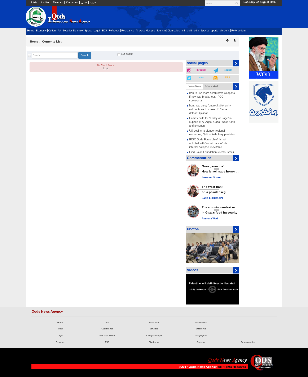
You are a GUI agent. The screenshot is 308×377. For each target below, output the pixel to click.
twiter (201, 78)
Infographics (201, 335)
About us (58, 3)
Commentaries (248, 342)
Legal (96, 31)
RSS (227, 78)
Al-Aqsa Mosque (145, 31)
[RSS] (235, 40)
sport (60, 329)
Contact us (72, 3)
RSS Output (126, 53)
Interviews (201, 329)
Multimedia (192, 31)
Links (34, 3)
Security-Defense (73, 31)
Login (106, 68)
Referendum (238, 31)
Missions (225, 31)
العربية (93, 3)
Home (30, 31)
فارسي (84, 3)
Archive (45, 3)
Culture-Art (54, 31)
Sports (88, 31)
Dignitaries (173, 31)
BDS (104, 31)
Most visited (211, 86)
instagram (201, 70)
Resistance (127, 31)
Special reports (209, 31)
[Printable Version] (228, 40)
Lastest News (194, 86)
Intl (183, 31)
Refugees (114, 31)
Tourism (161, 31)
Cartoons (201, 342)
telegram (228, 70)
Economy (41, 31)
